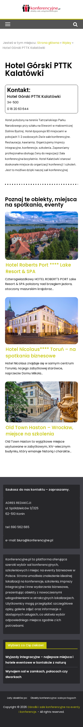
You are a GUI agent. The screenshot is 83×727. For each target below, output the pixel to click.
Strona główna (48, 43)
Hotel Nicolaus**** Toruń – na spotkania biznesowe (41, 352)
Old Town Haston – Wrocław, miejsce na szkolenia (39, 430)
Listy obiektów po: (17, 698)
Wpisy (66, 43)
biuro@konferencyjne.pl (35, 540)
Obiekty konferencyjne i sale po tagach (53, 698)
